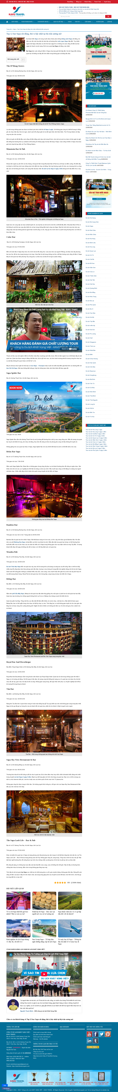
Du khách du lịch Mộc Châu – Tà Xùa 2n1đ (98, 150)
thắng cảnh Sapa (66, 39)
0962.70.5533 (10, 1058)
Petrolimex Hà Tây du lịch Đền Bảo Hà (97, 144)
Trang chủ (9, 29)
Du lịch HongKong (91, 375)
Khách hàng (87, 1)
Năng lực (79, 1)
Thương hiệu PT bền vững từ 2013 (68, 13)
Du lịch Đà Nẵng (90, 292)
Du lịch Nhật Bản (91, 350)
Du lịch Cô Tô (90, 255)
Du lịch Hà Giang (91, 218)
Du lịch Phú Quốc (91, 305)
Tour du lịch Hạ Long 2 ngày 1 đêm (96, 431)
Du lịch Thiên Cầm (91, 276)
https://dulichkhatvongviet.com (21, 1066)
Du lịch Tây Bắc (90, 321)
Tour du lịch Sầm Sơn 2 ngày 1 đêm (96, 440)
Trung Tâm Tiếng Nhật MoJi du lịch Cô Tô (98, 125)
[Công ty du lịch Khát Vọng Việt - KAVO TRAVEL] (15, 11)
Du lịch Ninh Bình (91, 391)
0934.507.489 (20, 1058)
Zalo (5, 1085)
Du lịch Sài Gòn (90, 329)
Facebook (6, 1088)
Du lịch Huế (89, 338)
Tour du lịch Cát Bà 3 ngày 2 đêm (95, 434)
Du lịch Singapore (91, 342)
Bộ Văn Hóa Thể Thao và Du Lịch (43, 1049)
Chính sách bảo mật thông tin (41, 1036)
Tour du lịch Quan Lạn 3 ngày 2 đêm (96, 438)
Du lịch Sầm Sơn (91, 267)
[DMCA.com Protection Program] (93, 1047)
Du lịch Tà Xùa (90, 416)
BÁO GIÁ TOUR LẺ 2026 (66, 7)
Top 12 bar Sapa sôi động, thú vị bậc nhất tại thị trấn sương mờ (33, 29)
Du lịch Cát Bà (90, 259)
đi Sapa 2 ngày (48, 129)
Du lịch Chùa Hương (92, 358)
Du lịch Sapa (89, 226)
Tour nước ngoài (43, 21)
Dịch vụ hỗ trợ (58, 21)
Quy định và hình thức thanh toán (43, 1034)
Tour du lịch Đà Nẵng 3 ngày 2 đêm (96, 444)
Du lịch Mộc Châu (91, 234)
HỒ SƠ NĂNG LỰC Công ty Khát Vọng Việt (71, 11)
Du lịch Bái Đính (90, 379)
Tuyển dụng (107, 1)
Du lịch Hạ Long (90, 247)
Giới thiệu (14, 21)
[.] (7, 21)
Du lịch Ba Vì (89, 309)
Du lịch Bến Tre (90, 412)
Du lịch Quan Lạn (91, 251)
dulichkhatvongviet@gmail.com (19, 1064)
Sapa (14, 29)
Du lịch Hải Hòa (90, 284)
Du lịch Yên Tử (90, 383)
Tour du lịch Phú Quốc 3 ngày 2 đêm (96, 450)
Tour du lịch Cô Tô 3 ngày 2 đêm (95, 436)
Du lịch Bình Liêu (91, 242)
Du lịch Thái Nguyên (92, 400)
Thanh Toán (97, 1)
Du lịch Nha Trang (91, 296)
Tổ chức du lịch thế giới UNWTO (42, 1053)
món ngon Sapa (63, 41)
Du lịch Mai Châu (91, 230)
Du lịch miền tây (90, 325)
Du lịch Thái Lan (90, 346)
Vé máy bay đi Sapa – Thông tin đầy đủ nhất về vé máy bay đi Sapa (69, 941)
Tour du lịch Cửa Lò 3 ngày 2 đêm (96, 442)
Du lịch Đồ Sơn (90, 263)
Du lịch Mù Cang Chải (92, 222)
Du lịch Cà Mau (90, 387)
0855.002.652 (10, 1060)
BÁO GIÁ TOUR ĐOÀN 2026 (81, 7)
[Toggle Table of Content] (22, 59)
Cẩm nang (88, 21)
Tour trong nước (27, 21)
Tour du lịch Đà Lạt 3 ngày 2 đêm (95, 448)
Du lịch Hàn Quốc (91, 363)
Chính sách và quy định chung (42, 1032)
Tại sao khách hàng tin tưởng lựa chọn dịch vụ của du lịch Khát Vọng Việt (79, 9)
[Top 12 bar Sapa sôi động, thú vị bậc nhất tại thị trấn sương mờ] (15, 44)
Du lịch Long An (90, 404)
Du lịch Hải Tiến (90, 280)
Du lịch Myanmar (91, 371)
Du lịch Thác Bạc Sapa (13, 566)
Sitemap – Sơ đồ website (40, 1039)
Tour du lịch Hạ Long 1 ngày (94, 429)
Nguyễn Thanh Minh (26, 1011)
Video (70, 21)
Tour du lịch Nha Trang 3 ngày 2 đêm (96, 446)
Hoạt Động (70, 1)
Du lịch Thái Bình (91, 396)
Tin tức (77, 21)
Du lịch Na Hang (90, 238)
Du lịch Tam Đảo (90, 313)
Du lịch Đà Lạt (90, 300)
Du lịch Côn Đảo (90, 367)
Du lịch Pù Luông (91, 334)
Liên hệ (109, 21)
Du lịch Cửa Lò (90, 271)
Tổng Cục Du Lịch (38, 1051)
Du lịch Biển (89, 354)
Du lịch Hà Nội (90, 317)
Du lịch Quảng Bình (91, 288)
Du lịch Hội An (90, 408)
